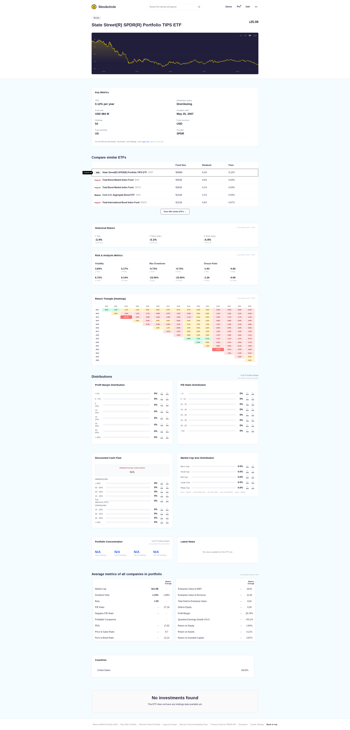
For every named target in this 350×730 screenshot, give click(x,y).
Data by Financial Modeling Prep (194, 724)
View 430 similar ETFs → (175, 211)
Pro (238, 6)
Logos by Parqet (170, 724)
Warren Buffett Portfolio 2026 (105, 724)
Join (247, 6)
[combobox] (175, 7)
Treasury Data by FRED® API (223, 724)
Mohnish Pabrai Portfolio (149, 724)
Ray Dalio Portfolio (128, 724)
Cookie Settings (257, 724)
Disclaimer (243, 724)
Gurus (228, 6)
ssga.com (145, 142)
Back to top (272, 724)
